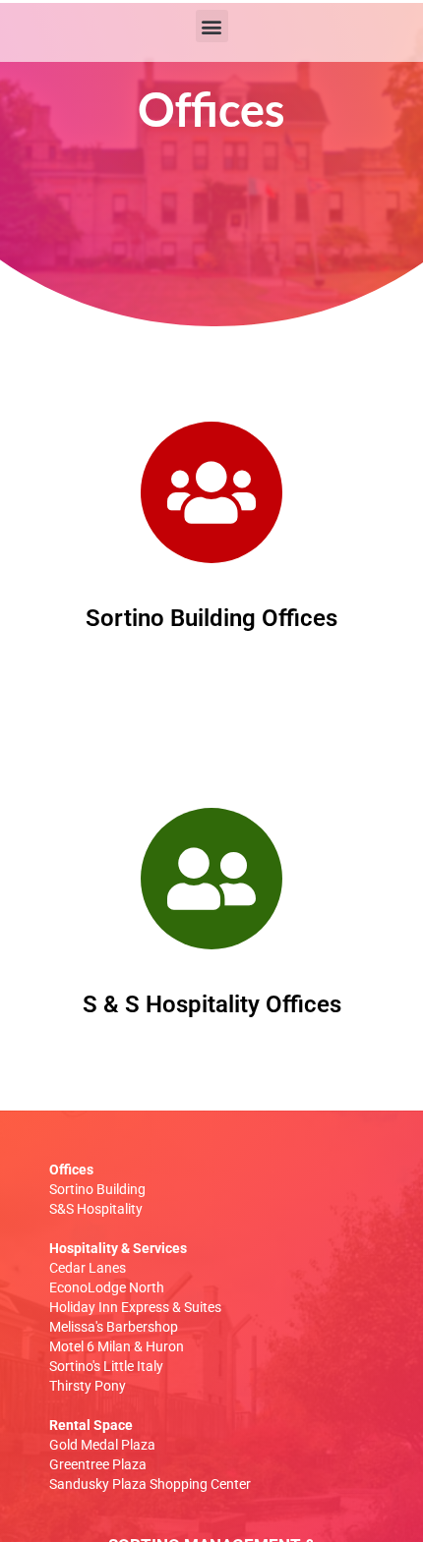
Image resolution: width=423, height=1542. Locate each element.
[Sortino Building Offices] (211, 492)
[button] (212, 26)
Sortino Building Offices (211, 618)
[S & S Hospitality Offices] (211, 878)
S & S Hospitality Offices (212, 1004)
